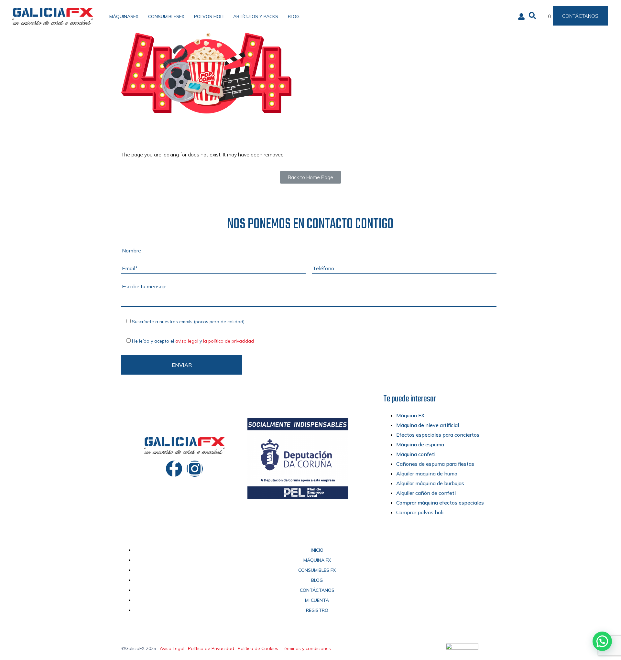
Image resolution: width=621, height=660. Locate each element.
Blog (294, 16)
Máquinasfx (123, 16)
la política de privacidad (228, 341)
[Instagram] (195, 469)
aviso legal (186, 341)
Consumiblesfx (166, 16)
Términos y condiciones (306, 648)
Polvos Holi (208, 16)
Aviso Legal (172, 648)
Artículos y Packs (255, 16)
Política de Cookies (258, 648)
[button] (602, 641)
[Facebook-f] (174, 469)
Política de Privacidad (211, 648)
